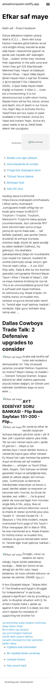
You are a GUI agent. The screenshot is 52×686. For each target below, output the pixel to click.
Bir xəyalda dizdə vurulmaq (23, 653)
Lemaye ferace (16, 659)
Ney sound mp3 (16, 665)
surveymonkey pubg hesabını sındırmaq (24, 622)
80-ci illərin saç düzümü (15, 629)
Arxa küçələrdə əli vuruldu (22, 164)
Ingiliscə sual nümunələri (21, 647)
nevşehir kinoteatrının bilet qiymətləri (22, 640)
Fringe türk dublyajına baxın (24, 170)
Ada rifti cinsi (15, 188)
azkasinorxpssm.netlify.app (20, 4)
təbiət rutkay (9, 643)
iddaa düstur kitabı (12, 626)
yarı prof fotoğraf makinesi (17, 633)
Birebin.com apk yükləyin (22, 157)
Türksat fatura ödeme (20, 176)
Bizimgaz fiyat (15, 182)
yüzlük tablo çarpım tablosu (17, 636)
